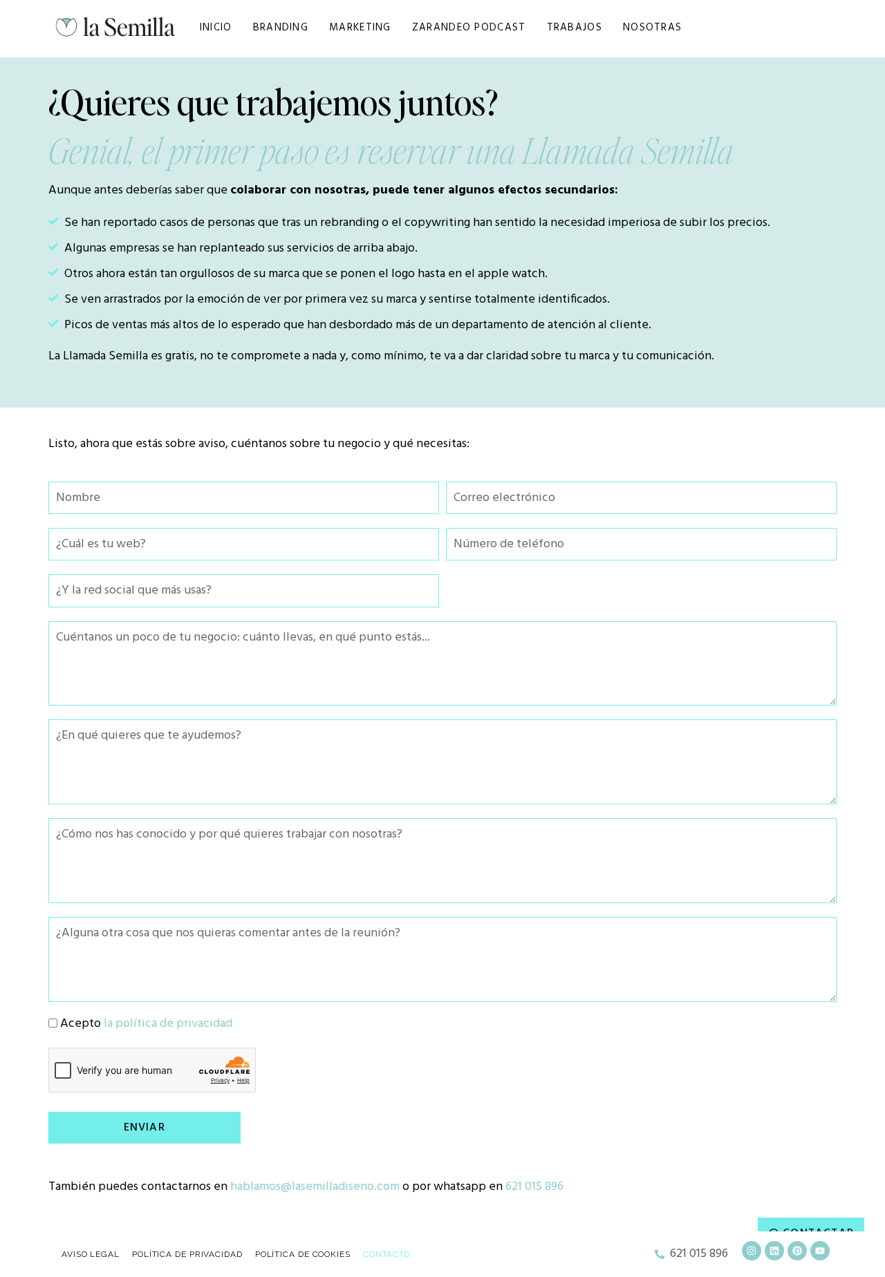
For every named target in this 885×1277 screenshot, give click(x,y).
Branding (280, 27)
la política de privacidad (168, 1024)
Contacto (387, 1254)
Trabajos (574, 27)
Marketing (360, 27)
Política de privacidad (187, 1254)
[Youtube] (820, 1250)
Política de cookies (303, 1254)
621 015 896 (534, 1187)
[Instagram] (751, 1250)
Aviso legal (91, 1254)
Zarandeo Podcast (469, 27)
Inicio (216, 27)
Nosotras (652, 27)
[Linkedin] (774, 1250)
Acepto (146, 1024)
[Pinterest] (797, 1250)
